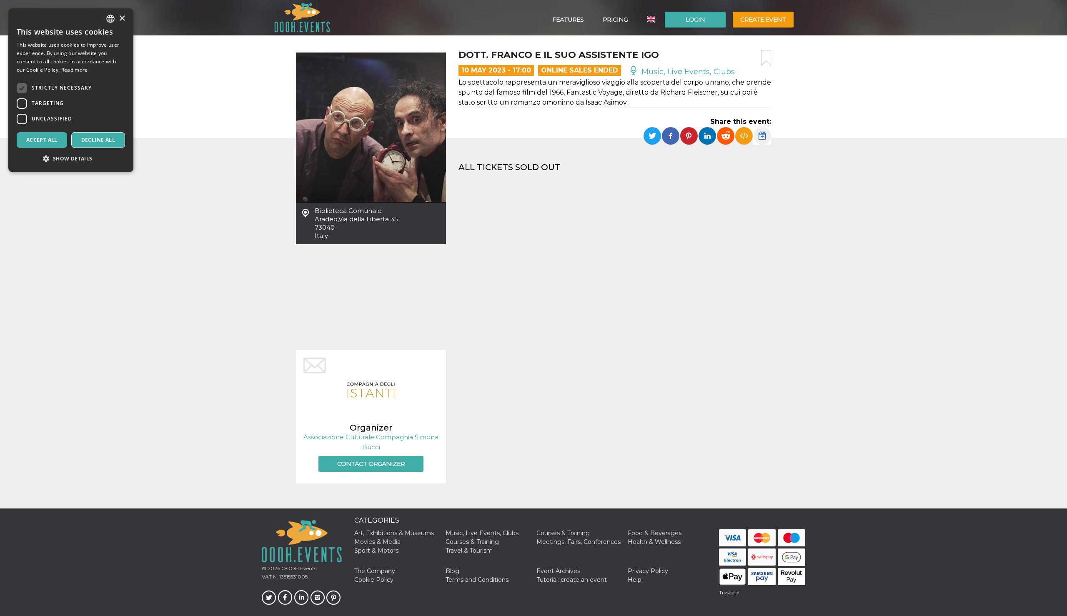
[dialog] (70, 90)
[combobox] (110, 19)
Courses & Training (563, 533)
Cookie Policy (373, 579)
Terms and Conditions (477, 579)
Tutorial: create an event (571, 579)
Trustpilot (729, 593)
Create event (763, 19)
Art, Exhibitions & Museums (394, 533)
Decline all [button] (98, 139)
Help (634, 579)
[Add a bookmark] (766, 58)
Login (695, 19)
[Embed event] (744, 136)
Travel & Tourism (469, 550)
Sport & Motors (376, 550)
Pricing (615, 19)
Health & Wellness (654, 542)
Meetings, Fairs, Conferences (578, 542)
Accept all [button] (42, 139)
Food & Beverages (654, 533)
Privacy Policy (648, 571)
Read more (74, 69)
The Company (374, 571)
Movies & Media (377, 542)
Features (568, 19)
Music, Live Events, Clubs (687, 71)
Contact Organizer (371, 464)
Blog (452, 571)
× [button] (122, 18)
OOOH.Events (298, 568)
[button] (71, 158)
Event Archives (558, 571)
